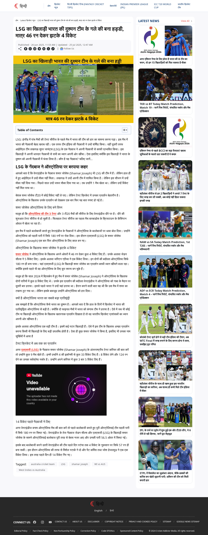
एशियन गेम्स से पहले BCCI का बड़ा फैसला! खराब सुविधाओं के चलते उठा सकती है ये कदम (163, 152)
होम (49, 5)
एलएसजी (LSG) (30, 350)
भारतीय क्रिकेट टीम (184, 6)
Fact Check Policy (40, 530)
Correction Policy (88, 530)
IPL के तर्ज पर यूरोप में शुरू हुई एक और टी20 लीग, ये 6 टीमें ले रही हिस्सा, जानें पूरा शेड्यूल (165, 432)
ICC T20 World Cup (162, 6)
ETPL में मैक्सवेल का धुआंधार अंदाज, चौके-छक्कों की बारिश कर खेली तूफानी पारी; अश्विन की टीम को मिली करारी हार (164, 476)
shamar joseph (80, 464)
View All (185, 20)
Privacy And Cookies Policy (143, 521)
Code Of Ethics (108, 530)
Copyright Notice (114, 521)
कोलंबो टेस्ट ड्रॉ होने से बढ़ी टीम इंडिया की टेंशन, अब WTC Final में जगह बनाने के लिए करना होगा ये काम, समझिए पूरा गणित (165, 340)
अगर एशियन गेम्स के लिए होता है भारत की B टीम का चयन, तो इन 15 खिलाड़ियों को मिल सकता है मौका (163, 60)
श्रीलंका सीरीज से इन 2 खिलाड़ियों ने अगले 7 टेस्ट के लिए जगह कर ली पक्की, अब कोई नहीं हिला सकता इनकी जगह (164, 197)
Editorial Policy (20, 530)
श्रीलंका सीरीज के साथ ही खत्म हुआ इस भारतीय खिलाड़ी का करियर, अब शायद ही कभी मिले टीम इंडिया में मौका (164, 387)
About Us (77, 521)
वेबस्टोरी (113, 5)
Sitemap (167, 521)
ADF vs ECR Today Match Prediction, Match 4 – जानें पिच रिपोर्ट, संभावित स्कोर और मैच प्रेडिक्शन (164, 294)
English (98, 510)
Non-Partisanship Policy (64, 530)
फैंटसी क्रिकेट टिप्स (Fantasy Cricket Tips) (85, 6)
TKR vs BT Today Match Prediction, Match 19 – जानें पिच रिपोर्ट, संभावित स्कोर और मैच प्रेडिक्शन (165, 107)
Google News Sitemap (188, 521)
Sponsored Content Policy (131, 530)
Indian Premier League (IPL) (134, 6)
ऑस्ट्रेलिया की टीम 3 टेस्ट (42, 214)
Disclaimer (93, 521)
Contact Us (61, 521)
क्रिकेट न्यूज (57, 6)
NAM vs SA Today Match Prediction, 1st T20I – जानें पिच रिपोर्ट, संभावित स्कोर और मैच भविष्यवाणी (165, 245)
